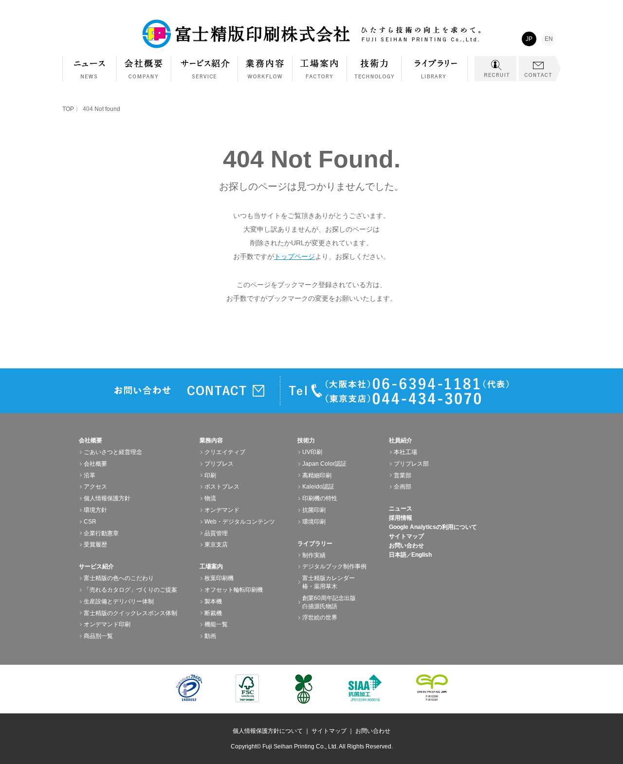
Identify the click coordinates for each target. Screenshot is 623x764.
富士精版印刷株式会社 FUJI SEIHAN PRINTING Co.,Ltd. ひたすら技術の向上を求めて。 (311, 34)
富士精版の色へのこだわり (119, 578)
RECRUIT (495, 68)
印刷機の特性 (319, 498)
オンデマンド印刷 (107, 624)
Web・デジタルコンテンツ (239, 521)
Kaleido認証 (318, 486)
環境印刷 (314, 521)
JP (529, 39)
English (421, 554)
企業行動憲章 (101, 533)
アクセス (95, 486)
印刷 (210, 475)
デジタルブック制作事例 (334, 566)
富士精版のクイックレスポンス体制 (130, 613)
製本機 (213, 601)
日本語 (397, 554)
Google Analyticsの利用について (433, 527)
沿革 (89, 475)
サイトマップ (406, 536)
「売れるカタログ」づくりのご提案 (130, 589)
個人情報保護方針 (107, 498)
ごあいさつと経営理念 (113, 452)
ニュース (400, 508)
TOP (68, 109)
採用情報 (400, 517)
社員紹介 (400, 440)
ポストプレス (221, 486)
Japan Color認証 (324, 463)
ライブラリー (435, 73)
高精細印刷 (316, 475)
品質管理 (216, 533)
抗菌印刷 (314, 510)
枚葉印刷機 (219, 578)
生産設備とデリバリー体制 (119, 601)
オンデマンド (221, 510)
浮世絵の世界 (319, 617)
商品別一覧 (98, 636)
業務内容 (265, 73)
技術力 (374, 73)
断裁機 (213, 613)
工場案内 (320, 73)
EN (549, 39)
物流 (210, 498)
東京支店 (216, 544)
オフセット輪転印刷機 (233, 589)
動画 (210, 636)
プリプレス (219, 463)
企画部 (402, 486)
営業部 (402, 475)
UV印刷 (312, 452)
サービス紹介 (204, 73)
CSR (90, 521)
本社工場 (405, 452)
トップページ (294, 256)
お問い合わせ (406, 545)
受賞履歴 (95, 544)
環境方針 (95, 510)
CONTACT (540, 68)
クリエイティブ (224, 452)
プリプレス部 (411, 463)
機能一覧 (216, 624)
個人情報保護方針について (268, 731)
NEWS (89, 69)
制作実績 (314, 555)
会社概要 (144, 73)
